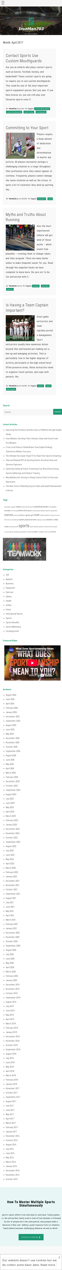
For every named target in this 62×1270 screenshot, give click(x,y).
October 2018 (11, 1045)
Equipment (20, 109)
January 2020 (11, 980)
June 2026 (10, 699)
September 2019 (13, 997)
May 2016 (10, 1157)
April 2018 (10, 1071)
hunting (51, 515)
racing (44, 520)
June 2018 (10, 1062)
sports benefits (34, 527)
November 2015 (12, 1175)
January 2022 (11, 876)
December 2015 (12, 1170)
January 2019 (11, 1032)
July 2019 (10, 1006)
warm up (10, 289)
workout (53, 532)
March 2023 (11, 816)
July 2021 (10, 902)
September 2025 (13, 721)
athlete (18, 507)
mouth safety (29, 112)
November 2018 (12, 1041)
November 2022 (12, 833)
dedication (41, 199)
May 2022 (10, 859)
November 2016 (12, 1136)
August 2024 (11, 755)
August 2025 (11, 725)
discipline (47, 511)
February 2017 (12, 1127)
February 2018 (12, 1079)
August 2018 (11, 1054)
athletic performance (27, 507)
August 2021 (11, 898)
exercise (35, 286)
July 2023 (10, 798)
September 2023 (13, 790)
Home (8, 609)
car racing (14, 511)
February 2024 (12, 777)
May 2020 (10, 963)
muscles (21, 520)
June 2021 (10, 907)
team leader (11, 389)
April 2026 (10, 703)
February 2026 (12, 708)
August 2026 (11, 695)
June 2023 (10, 803)
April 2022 (10, 863)
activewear (7, 507)
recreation (49, 520)
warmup (47, 532)
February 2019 (12, 1028)
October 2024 (11, 747)
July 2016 (10, 1149)
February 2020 (12, 976)
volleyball (41, 532)
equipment (54, 511)
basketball (38, 507)
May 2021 (10, 911)
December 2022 (12, 829)
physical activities (30, 520)
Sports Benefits (22, 199)
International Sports (14, 614)
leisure (9, 520)
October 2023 (11, 785)
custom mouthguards (14, 112)
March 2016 (11, 1162)
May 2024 (10, 764)
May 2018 (10, 1066)
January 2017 (11, 1131)
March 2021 (11, 919)
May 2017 (10, 1114)
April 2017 (10, 1118)
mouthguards (41, 112)
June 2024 (10, 760)
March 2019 (11, 1023)
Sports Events (49, 527)
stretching (45, 286)
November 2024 (12, 742)
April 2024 (10, 768)
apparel (13, 507)
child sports (27, 511)
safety (55, 520)
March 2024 (11, 772)
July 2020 (10, 954)
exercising (16, 515)
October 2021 (11, 889)
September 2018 (13, 1049)
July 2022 (10, 850)
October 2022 (11, 837)
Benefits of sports (49, 507)
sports (48, 386)
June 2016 (10, 1153)
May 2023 (10, 807)
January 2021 (11, 928)
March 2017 (11, 1123)
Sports (9, 618)
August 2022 (11, 846)
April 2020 (10, 967)
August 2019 (11, 1002)
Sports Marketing (13, 626)
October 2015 (11, 1179)
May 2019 (10, 1015)
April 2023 (10, 811)
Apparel (9, 579)
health (37, 515)
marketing (15, 520)
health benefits (44, 515)
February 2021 (12, 924)
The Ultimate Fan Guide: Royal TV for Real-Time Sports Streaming (33, 456)
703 (7, 575)
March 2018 (11, 1075)
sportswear (23, 532)
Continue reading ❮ (31, 1237)
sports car (42, 527)
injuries (57, 515)
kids (5, 520)
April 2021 (10, 915)
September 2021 (13, 894)
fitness (22, 515)
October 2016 (11, 1140)
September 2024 (13, 751)
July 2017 (10, 1105)
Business (10, 583)
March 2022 (11, 868)
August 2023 (11, 794)
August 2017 (11, 1101)
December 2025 (12, 716)
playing (39, 520)
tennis (36, 532)
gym (31, 515)
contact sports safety (42, 109)
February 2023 (12, 820)
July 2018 (10, 1058)
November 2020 (12, 937)
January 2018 (11, 1084)
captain (40, 386)
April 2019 (10, 1019)
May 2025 (10, 734)
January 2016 (11, 1166)
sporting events (13, 527)
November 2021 (12, 885)
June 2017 (10, 1110)
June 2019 (10, 1010)
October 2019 (11, 993)
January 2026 (11, 712)
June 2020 (10, 958)
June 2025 (10, 729)
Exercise (19, 286)
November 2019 (12, 989)
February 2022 (12, 872)
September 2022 (13, 842)
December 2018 (12, 1036)
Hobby (8, 605)
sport (50, 199)
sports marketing (15, 532)
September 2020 (13, 945)
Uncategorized (12, 631)
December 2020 (12, 932)
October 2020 (11, 941)
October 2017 (11, 1092)
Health (8, 601)
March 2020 (11, 971)
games (28, 515)
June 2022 (10, 855)
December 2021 (12, 881)
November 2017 (12, 1088)
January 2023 (11, 824)
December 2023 (12, 781)
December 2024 (12, 738)
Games (9, 596)
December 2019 (12, 984)
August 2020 (11, 950)
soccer (6, 527)
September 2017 (13, 1097)
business (7, 511)
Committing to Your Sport (27, 127)
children (20, 511)
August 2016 (11, 1144)
